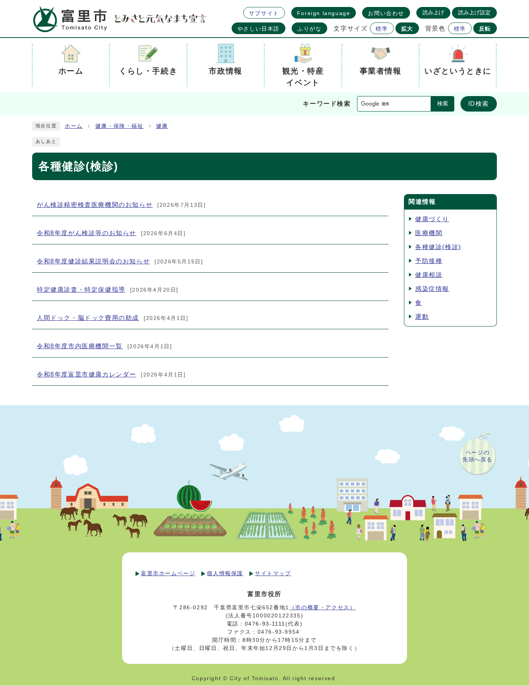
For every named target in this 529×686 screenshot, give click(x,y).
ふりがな (309, 29)
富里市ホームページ (168, 573)
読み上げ (433, 12)
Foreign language (323, 13)
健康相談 (428, 275)
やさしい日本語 (258, 29)
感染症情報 (432, 288)
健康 (162, 126)
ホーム (74, 126)
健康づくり (432, 219)
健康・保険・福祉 (119, 126)
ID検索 (478, 103)
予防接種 (428, 261)
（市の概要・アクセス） (322, 607)
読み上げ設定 (474, 12)
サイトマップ (273, 573)
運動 (422, 316)
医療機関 (428, 233)
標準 (382, 29)
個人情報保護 (225, 573)
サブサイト (264, 13)
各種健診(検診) (438, 247)
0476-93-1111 (265, 624)
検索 (442, 104)
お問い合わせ (386, 13)
